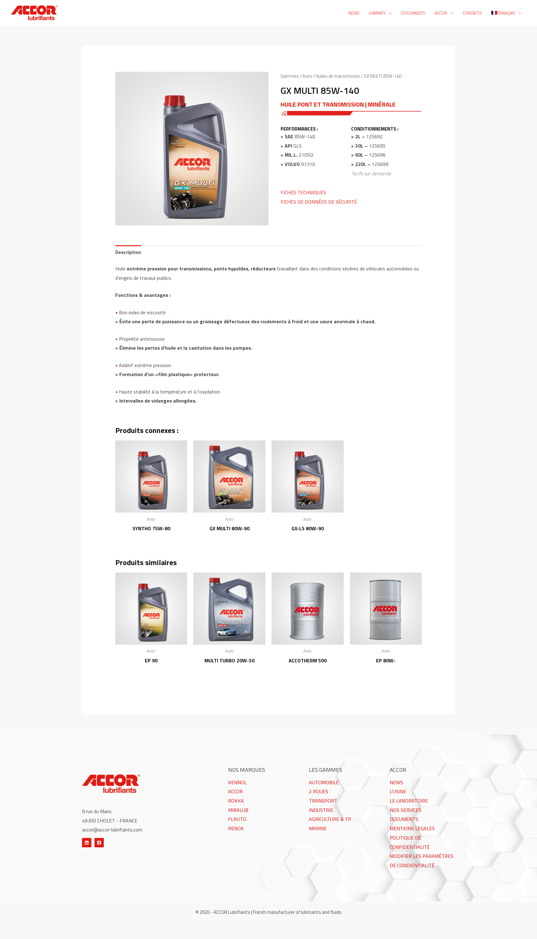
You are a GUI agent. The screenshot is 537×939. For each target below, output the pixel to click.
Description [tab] (128, 252)
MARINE (318, 828)
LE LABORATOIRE (409, 800)
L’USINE (398, 791)
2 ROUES (318, 791)
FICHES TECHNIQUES (303, 192)
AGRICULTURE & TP (330, 819)
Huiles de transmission (338, 76)
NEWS (396, 782)
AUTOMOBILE (324, 782)
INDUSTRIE (321, 810)
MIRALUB (238, 810)
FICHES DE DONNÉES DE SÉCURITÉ (319, 201)
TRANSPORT (323, 800)
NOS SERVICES (405, 810)
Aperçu (151, 507)
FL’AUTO (237, 819)
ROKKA (236, 800)
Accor (440, 13)
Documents (413, 13)
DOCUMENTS (404, 819)
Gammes (377, 13)
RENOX (236, 828)
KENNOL (237, 782)
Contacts (472, 13)
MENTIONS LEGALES (412, 828)
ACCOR (235, 791)
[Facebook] (99, 842)
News (354, 13)
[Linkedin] (86, 842)
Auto (307, 76)
